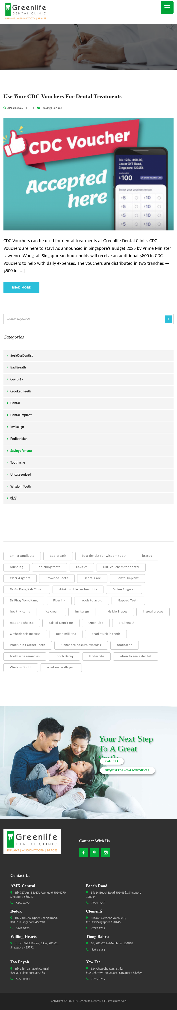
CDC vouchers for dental (121, 567)
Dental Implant (21, 415)
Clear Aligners (20, 578)
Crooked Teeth (20, 391)
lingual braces (153, 611)
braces (147, 556)
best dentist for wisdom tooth (104, 556)
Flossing (59, 600)
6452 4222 (22, 903)
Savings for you (52, 107)
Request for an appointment (126, 770)
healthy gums (20, 611)
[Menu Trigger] (167, 7)
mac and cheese (21, 623)
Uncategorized (20, 475)
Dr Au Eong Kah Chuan (27, 589)
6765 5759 (98, 979)
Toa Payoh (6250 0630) (24, 767)
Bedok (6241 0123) (24, 750)
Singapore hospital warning (81, 645)
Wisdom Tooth (20, 487)
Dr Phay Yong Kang (24, 600)
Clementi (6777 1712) (24, 755)
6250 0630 (22, 979)
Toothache (17, 463)
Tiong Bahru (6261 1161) (24, 772)
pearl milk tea (66, 634)
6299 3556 (98, 903)
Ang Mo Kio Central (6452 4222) (24, 739)
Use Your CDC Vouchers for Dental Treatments (62, 96)
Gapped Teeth (128, 600)
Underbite (96, 656)
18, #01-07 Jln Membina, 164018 (111, 943)
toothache (124, 645)
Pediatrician (18, 439)
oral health (127, 623)
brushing (16, 567)
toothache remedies (25, 656)
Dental (15, 403)
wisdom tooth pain (61, 667)
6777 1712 (98, 928)
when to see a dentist (136, 656)
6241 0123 (22, 928)
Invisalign (17, 427)
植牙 (13, 498)
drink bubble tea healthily (78, 589)
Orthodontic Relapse (25, 634)
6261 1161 (98, 950)
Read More (21, 287)
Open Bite (95, 623)
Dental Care (92, 578)
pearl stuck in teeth (105, 634)
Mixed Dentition (61, 623)
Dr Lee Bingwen (123, 589)
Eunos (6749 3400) (24, 761)
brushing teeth (49, 567)
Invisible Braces (115, 611)
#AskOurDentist (21, 356)
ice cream (52, 611)
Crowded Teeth (57, 578)
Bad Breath (18, 367)
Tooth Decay (64, 656)
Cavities (82, 567)
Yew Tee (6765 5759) (24, 778)
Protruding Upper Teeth (27, 645)
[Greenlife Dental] (88, 12)
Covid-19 (16, 379)
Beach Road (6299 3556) (24, 744)
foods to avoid (91, 600)
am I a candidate (22, 556)
